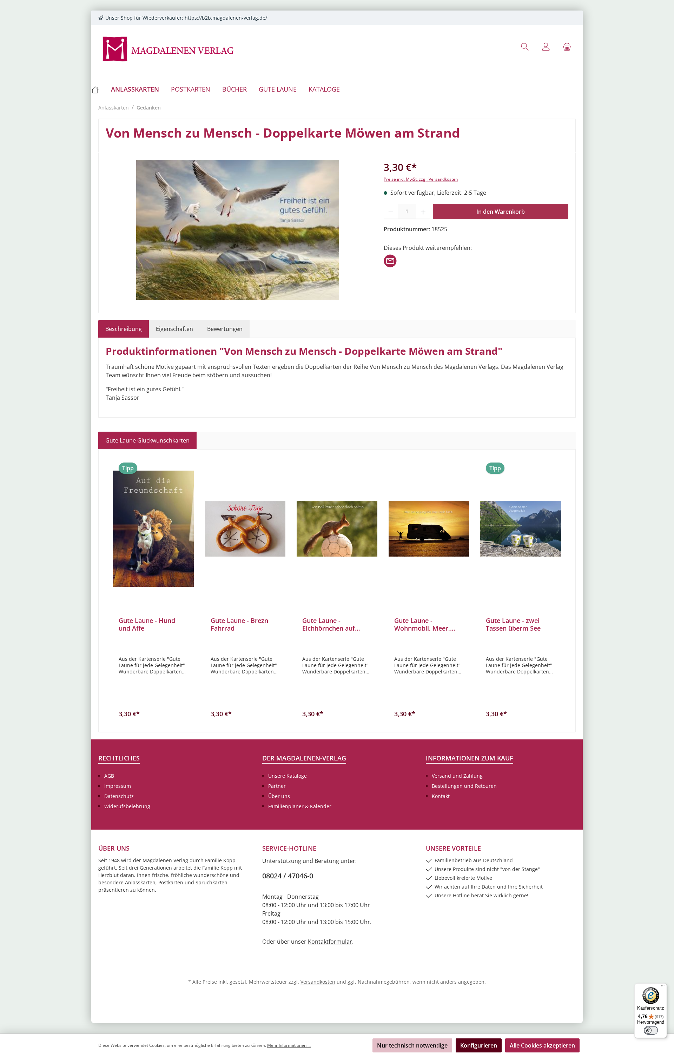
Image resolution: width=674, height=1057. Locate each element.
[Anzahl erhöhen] (423, 211)
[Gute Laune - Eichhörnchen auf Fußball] (337, 528)
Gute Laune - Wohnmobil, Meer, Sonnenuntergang (422, 624)
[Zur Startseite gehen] (168, 48)
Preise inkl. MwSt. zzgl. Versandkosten (421, 179)
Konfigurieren (478, 1045)
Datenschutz (119, 796)
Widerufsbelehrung (127, 806)
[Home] (98, 89)
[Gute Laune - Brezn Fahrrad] (245, 528)
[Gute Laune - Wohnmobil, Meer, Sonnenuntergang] (429, 528)
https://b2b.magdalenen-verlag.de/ (226, 17)
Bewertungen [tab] (225, 329)
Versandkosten (317, 981)
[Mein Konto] (546, 46)
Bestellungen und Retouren (464, 786)
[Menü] (663, 987)
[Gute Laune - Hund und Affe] (153, 528)
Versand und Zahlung (457, 775)
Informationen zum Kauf (469, 758)
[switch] (651, 1030)
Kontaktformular (330, 941)
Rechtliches (119, 758)
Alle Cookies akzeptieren (542, 1045)
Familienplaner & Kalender (299, 806)
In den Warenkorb (500, 211)
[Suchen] (525, 46)
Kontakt (441, 796)
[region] (238, 230)
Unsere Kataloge (287, 775)
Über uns (279, 796)
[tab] (123, 329)
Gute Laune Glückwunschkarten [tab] (147, 440)
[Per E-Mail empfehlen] (390, 260)
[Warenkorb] (567, 46)
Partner (277, 786)
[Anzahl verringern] (391, 211)
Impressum (117, 786)
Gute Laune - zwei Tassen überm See (513, 624)
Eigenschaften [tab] (174, 329)
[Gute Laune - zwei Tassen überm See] (520, 528)
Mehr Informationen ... (289, 1045)
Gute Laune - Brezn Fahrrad (239, 624)
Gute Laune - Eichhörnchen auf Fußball (328, 624)
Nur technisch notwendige (412, 1045)
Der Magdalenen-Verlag (304, 758)
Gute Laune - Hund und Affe (147, 624)
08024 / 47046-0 (287, 875)
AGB (109, 775)
